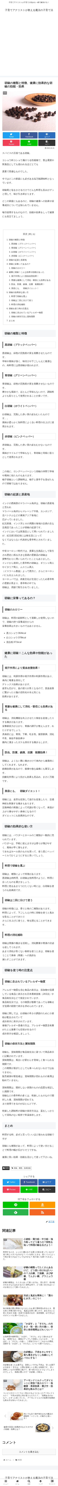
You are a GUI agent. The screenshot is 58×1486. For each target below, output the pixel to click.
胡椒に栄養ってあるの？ (20, 264)
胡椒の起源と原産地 (18, 260)
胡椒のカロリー (18, 268)
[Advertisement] (29, 47)
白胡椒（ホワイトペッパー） (24, 252)
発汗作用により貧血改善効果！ (25, 276)
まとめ (12, 320)
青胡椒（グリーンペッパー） (24, 248)
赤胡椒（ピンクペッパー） (23, 256)
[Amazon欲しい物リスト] (42, 1205)
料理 (7, 1168)
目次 (25, 234)
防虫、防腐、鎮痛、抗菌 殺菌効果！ (28, 284)
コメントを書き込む (29, 1452)
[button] (52, 725)
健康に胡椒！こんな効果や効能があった (26, 272)
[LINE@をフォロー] (15, 1205)
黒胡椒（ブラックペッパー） (24, 244)
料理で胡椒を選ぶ (19, 296)
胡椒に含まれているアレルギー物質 (27, 312)
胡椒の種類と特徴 (17, 240)
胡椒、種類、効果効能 (22, 1168)
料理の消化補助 (18, 304)
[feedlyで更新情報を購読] (15, 1212)
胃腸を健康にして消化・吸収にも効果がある (31, 280)
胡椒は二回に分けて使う (22, 300)
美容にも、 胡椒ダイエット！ (25, 288)
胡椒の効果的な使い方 (19, 292)
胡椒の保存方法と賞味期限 (23, 316)
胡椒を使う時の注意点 (19, 308)
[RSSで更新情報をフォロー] (42, 1212)
